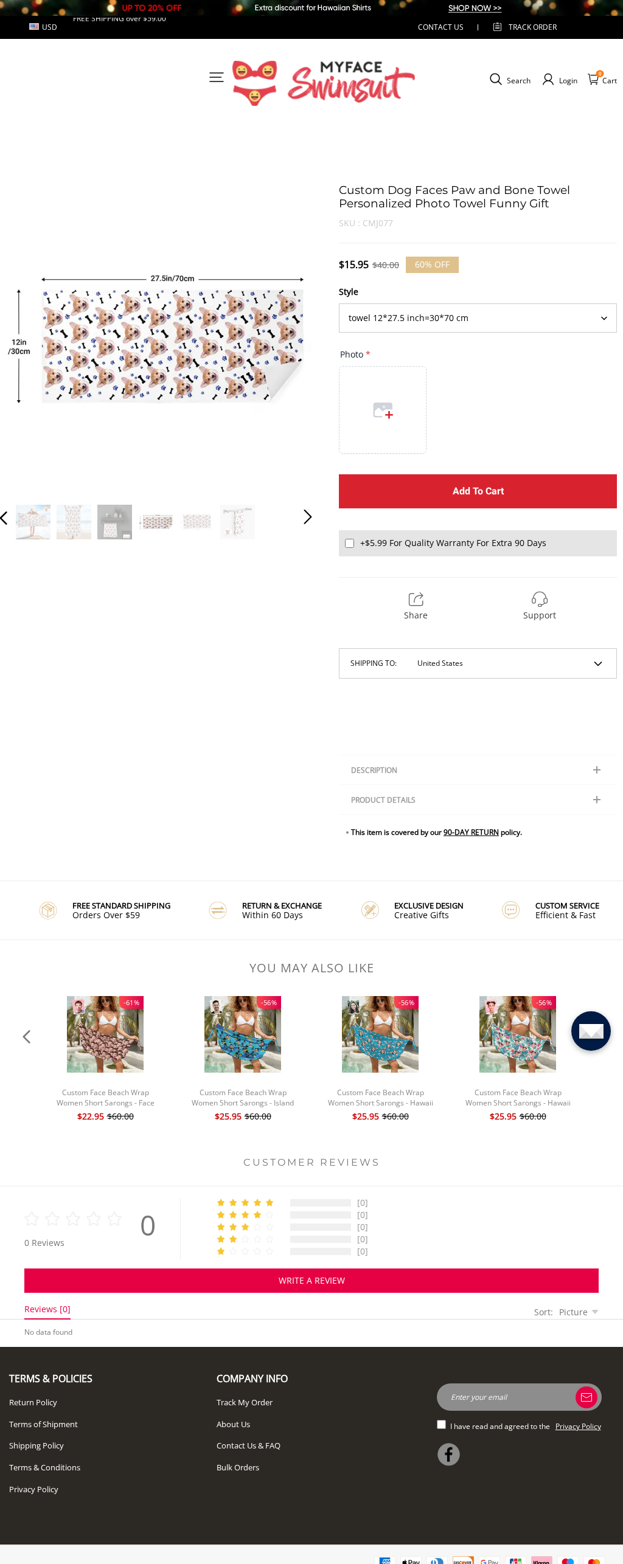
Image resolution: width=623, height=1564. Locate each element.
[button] (28, 337)
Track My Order (245, 1402)
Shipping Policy (36, 1445)
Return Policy (33, 1402)
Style (348, 291)
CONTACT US (441, 27)
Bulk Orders (238, 1467)
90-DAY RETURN (471, 832)
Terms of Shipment (43, 1424)
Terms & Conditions (44, 1467)
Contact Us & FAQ (248, 1445)
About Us (233, 1424)
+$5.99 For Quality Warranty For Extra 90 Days (453, 542)
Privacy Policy (33, 1489)
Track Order (533, 27)
